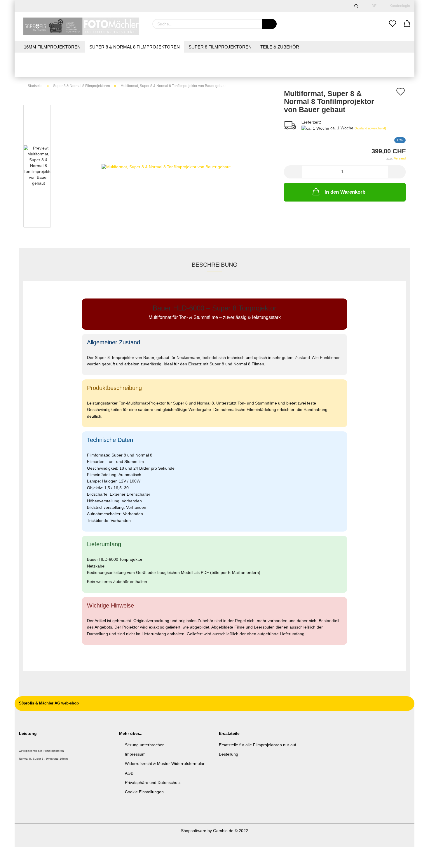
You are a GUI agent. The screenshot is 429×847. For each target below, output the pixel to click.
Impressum (135, 754)
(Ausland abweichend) (370, 128)
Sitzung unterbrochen (145, 744)
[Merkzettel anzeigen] (392, 24)
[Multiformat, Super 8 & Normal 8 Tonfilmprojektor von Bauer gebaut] (166, 166)
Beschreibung (215, 264)
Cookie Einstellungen (144, 791)
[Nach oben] (413, 838)
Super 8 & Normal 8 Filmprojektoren (134, 46)
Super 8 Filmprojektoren (220, 46)
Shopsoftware (193, 830)
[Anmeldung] (407, 24)
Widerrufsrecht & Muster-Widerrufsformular (165, 763)
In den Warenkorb (345, 192)
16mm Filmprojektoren (52, 46)
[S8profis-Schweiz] (81, 26)
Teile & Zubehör (279, 46)
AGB (129, 773)
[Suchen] (356, 6)
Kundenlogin (399, 6)
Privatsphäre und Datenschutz (153, 782)
